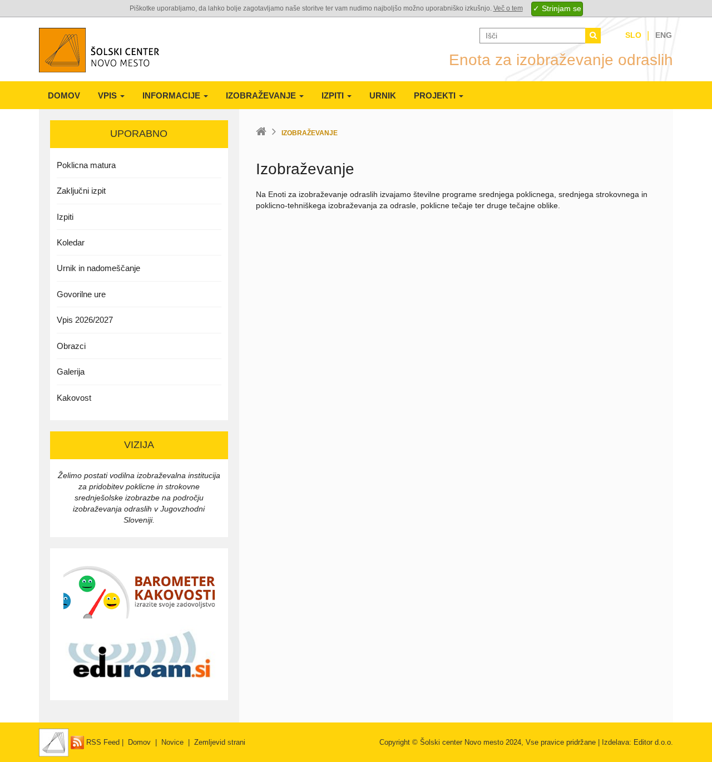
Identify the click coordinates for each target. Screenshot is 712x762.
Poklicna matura (86, 165)
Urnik (382, 95)
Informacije (172, 95)
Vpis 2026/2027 (85, 320)
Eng (663, 35)
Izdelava (615, 742)
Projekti (436, 95)
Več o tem (508, 8)
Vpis (108, 95)
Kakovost (74, 397)
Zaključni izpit (81, 190)
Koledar (71, 242)
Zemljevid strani (219, 742)
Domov (64, 95)
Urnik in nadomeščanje (98, 268)
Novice (172, 742)
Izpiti (334, 95)
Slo (633, 35)
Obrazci (71, 346)
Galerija (71, 371)
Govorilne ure (81, 294)
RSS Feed (102, 742)
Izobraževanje (262, 95)
